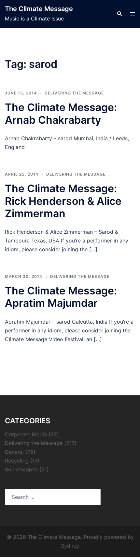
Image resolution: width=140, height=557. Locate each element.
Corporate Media (26, 434)
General (14, 452)
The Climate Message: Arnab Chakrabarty (61, 113)
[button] (119, 14)
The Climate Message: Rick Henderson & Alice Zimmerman (63, 201)
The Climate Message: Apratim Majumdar (61, 296)
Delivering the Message (74, 93)
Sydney (70, 545)
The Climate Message (39, 9)
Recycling (17, 460)
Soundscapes (21, 469)
